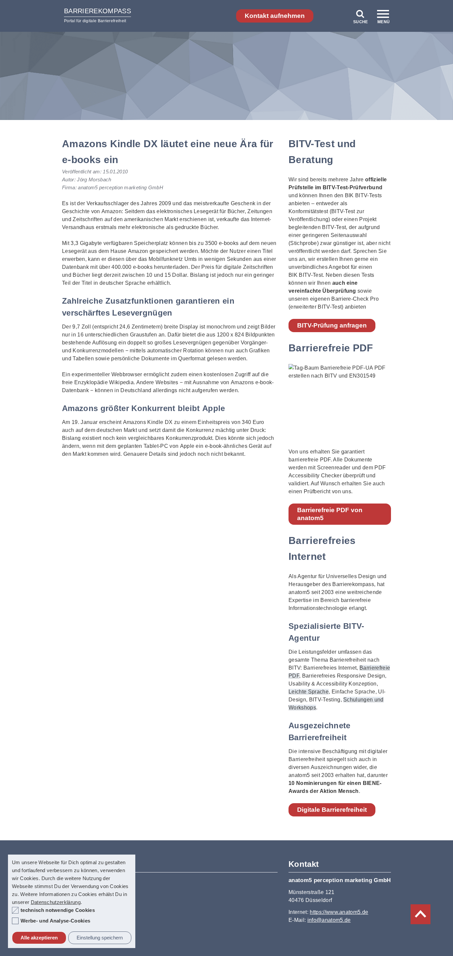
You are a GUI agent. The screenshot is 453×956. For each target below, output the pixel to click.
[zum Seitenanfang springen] (420, 914)
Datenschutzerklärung (56, 902)
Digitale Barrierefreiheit (332, 809)
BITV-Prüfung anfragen (332, 325)
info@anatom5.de (329, 920)
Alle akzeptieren (39, 937)
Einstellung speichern (100, 937)
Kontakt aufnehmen (275, 15)
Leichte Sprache (309, 691)
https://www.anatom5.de (339, 912)
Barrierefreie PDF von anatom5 (329, 514)
